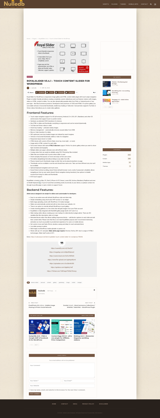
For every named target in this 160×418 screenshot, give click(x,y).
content (49, 282)
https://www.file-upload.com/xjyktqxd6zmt (62, 260)
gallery (55, 282)
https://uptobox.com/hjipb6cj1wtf (62, 267)
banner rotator (34, 282)
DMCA (75, 404)
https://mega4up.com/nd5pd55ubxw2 (61, 252)
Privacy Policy (88, 404)
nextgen (79, 282)
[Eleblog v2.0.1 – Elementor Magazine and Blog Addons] (84, 326)
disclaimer (103, 404)
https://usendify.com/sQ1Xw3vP (62, 248)
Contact (144, 4)
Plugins (115, 4)
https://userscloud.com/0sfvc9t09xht (62, 256)
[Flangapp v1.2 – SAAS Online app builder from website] (107, 102)
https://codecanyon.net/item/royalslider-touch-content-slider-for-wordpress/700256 (57, 237)
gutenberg (61, 282)
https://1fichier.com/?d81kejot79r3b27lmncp (61, 271)
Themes (123, 4)
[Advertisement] (80, 24)
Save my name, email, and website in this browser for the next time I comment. (58, 390)
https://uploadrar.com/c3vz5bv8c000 (62, 263)
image (68, 282)
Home (54, 404)
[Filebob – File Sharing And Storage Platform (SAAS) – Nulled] (107, 84)
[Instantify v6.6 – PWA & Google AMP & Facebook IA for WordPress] (39, 326)
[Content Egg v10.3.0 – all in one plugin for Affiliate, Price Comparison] (61, 326)
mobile (73, 282)
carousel (43, 282)
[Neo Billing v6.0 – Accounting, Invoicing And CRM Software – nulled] (107, 93)
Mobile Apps (133, 4)
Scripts (106, 4)
